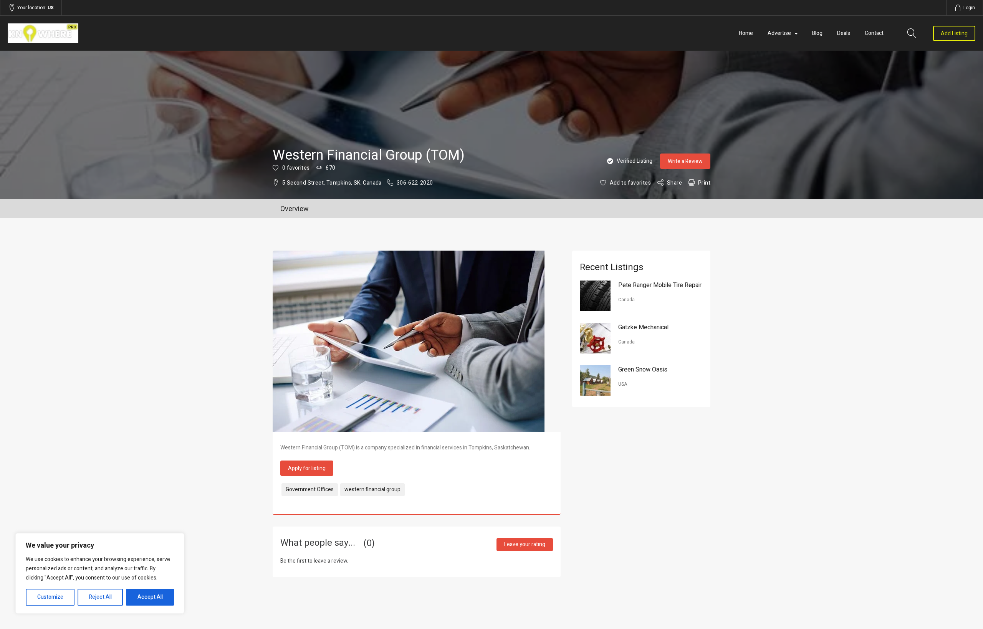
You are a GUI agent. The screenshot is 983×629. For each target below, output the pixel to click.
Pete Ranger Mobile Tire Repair (660, 285)
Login (969, 7)
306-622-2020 (415, 183)
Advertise (779, 33)
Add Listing (954, 34)
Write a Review (685, 161)
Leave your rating (524, 544)
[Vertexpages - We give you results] (153, 33)
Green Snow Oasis (642, 369)
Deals (843, 33)
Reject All (100, 597)
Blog (817, 33)
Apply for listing (307, 468)
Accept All (150, 597)
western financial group (372, 489)
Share (674, 183)
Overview (294, 209)
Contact (874, 33)
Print (704, 183)
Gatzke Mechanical (643, 327)
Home (746, 33)
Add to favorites (630, 183)
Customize (50, 597)
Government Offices (310, 489)
